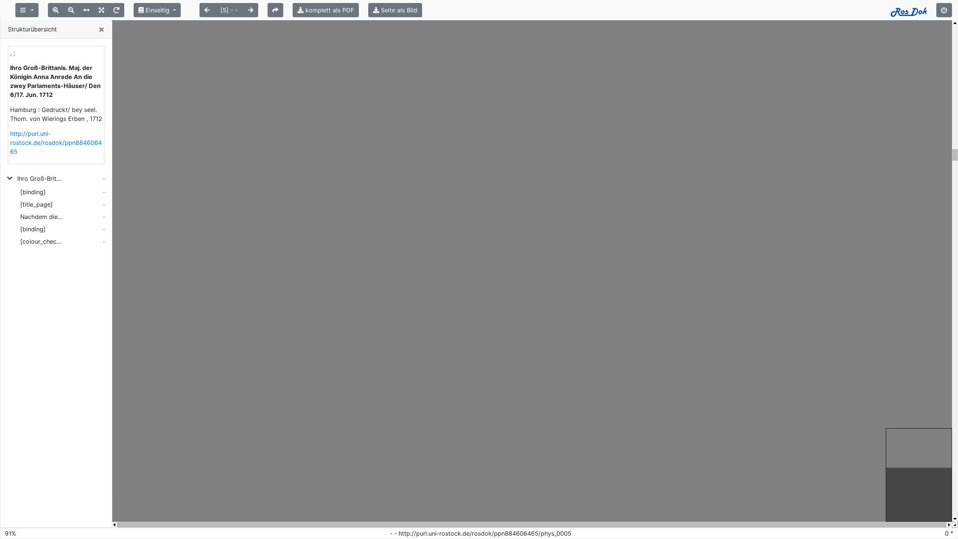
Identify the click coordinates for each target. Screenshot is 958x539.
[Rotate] (116, 10)
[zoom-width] (86, 10)
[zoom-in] (56, 10)
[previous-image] (206, 10)
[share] (275, 10)
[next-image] (250, 10)
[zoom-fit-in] (101, 10)
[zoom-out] (71, 10)
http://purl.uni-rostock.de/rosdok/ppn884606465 (56, 142)
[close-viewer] (944, 10)
